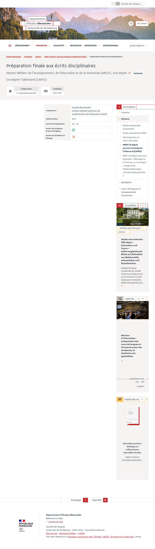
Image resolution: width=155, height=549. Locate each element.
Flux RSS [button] (97, 500)
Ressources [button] (90, 45)
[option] (133, 250)
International (110, 45)
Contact (143, 23)
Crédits (81, 533)
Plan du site (51, 533)
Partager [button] (76, 500)
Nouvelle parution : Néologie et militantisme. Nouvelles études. (132, 448)
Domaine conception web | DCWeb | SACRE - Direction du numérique (101, 536)
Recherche (75, 45)
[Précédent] (140, 205)
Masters (38, 56)
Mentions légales (67, 533)
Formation (28, 56)
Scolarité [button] (59, 45)
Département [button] (22, 45)
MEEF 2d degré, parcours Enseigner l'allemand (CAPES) (66, 56)
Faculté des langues (81, 107)
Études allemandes (13, 56)
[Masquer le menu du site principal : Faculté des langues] (145, 4)
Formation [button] (41, 45)
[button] (85, 500)
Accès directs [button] (137, 45)
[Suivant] (145, 205)
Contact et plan (55, 521)
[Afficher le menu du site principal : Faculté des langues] (113, 4)
